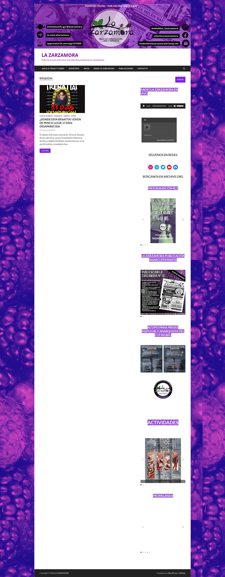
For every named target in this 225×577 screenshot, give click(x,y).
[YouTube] (169, 167)
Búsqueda (58, 116)
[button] (183, 220)
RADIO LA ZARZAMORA (104, 68)
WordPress (172, 573)
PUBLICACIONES (126, 68)
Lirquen (66, 116)
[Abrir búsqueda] (184, 69)
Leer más (44, 150)
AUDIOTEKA (74, 68)
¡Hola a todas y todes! (53, 68)
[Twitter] (163, 167)
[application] (162, 106)
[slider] (180, 105)
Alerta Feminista (46, 116)
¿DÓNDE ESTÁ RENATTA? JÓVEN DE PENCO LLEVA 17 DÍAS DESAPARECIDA (60, 123)
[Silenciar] (174, 106)
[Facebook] (175, 167)
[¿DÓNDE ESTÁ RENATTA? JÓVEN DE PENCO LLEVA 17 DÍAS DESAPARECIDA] (62, 99)
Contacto (143, 68)
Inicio (86, 68)
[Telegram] (156, 167)
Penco (73, 116)
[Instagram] (150, 167)
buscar (180, 79)
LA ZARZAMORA (60, 55)
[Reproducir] (144, 106)
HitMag (182, 573)
